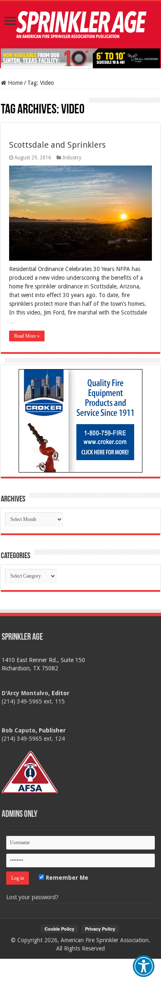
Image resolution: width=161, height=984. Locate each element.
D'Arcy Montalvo (25, 693)
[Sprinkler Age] (80, 25)
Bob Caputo (19, 730)
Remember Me (66, 877)
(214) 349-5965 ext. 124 (33, 738)
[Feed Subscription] (4, 101)
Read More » (27, 336)
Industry (71, 158)
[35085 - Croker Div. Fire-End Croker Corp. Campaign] (80, 420)
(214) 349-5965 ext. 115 (33, 701)
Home (14, 82)
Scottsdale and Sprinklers (57, 145)
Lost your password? (32, 897)
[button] (144, 966)
